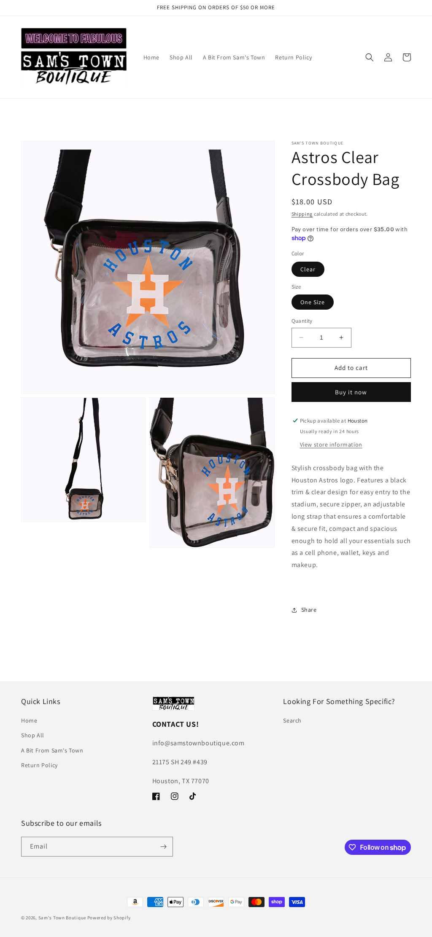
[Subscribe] (163, 847)
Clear (308, 269)
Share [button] (309, 609)
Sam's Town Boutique (62, 918)
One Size (312, 302)
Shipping (302, 214)
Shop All (32, 735)
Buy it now (351, 392)
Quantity (302, 320)
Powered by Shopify (109, 918)
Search (292, 720)
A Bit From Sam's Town (52, 750)
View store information (331, 444)
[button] (369, 57)
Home (29, 720)
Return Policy (39, 765)
